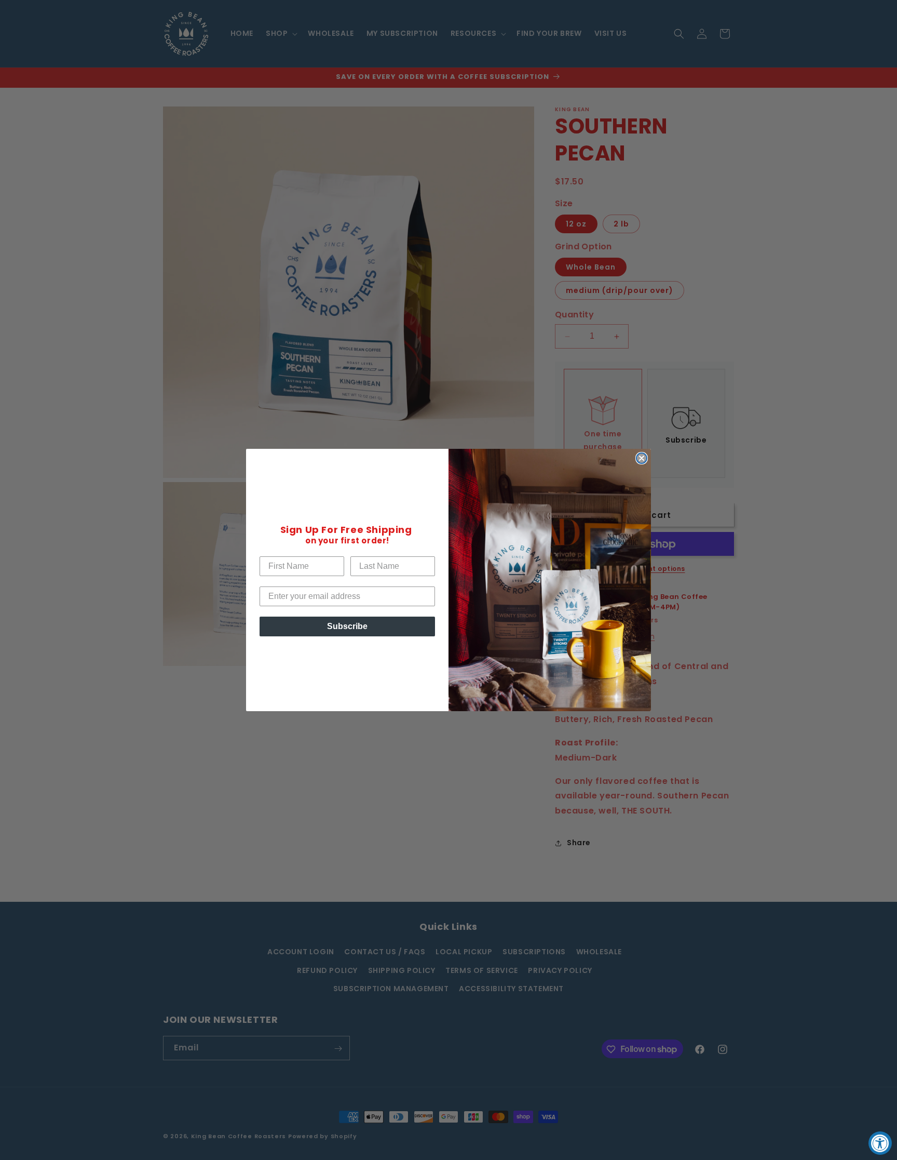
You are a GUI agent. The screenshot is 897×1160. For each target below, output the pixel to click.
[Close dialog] (641, 458)
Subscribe (347, 626)
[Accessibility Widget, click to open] (880, 1143)
